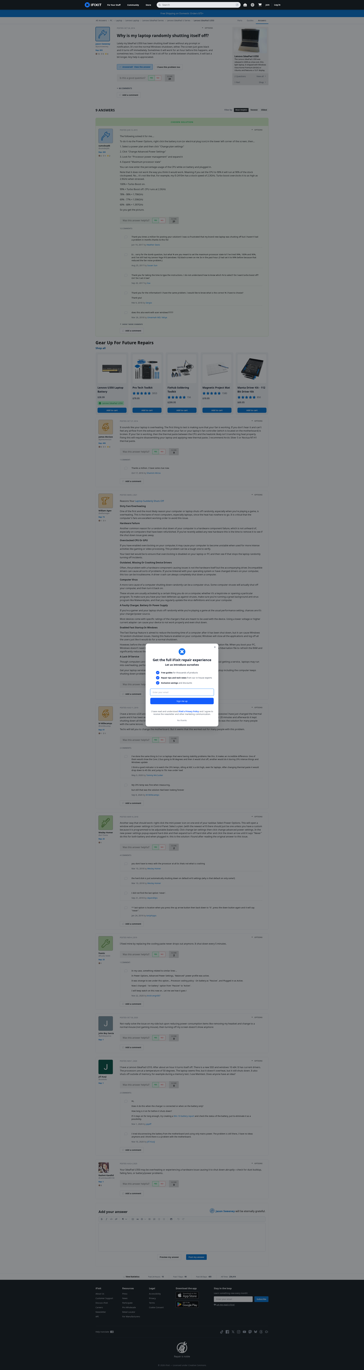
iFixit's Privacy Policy (188, 711)
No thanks (182, 720)
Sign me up (182, 701)
